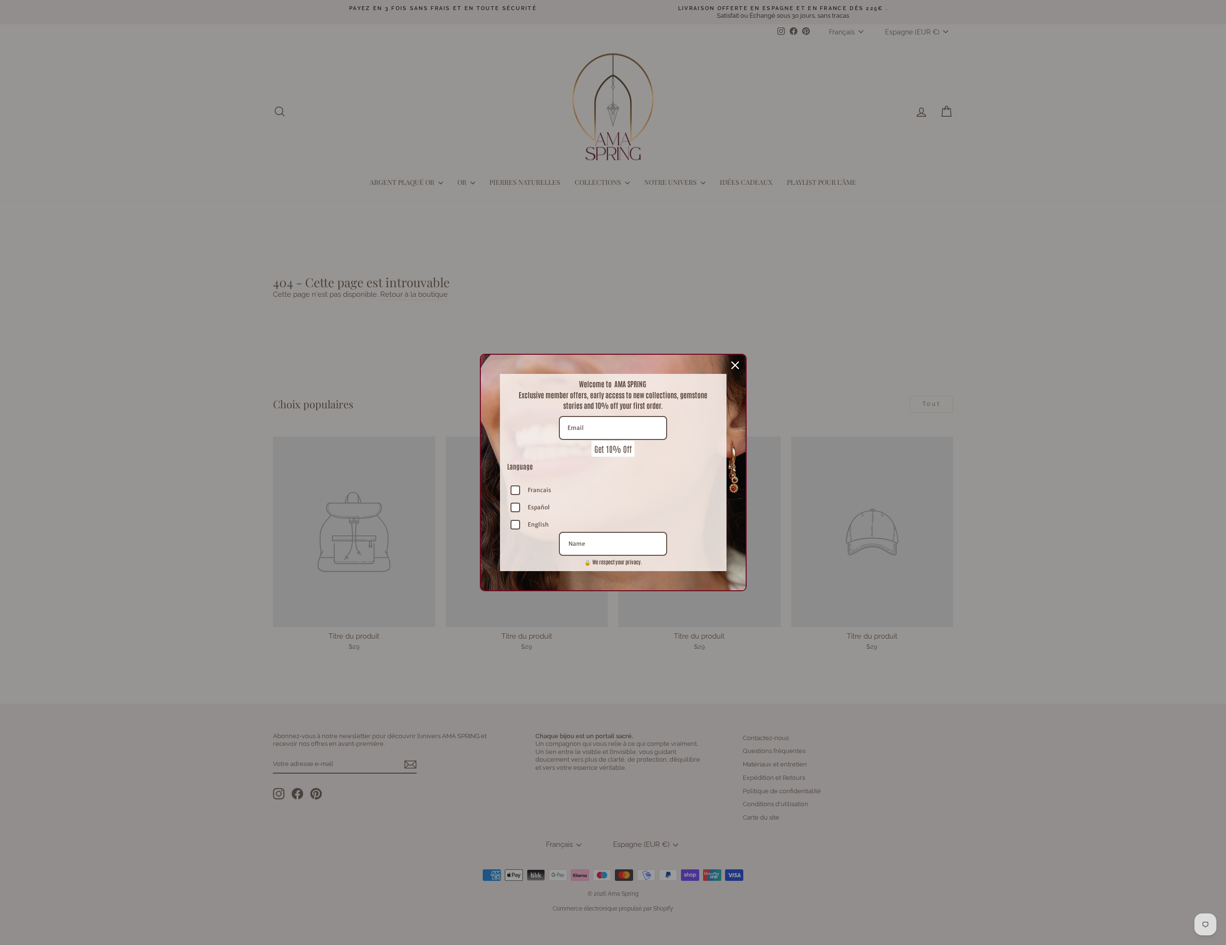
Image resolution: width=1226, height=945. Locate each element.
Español (539, 507)
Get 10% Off (613, 448)
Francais (539, 490)
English (538, 524)
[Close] (735, 365)
